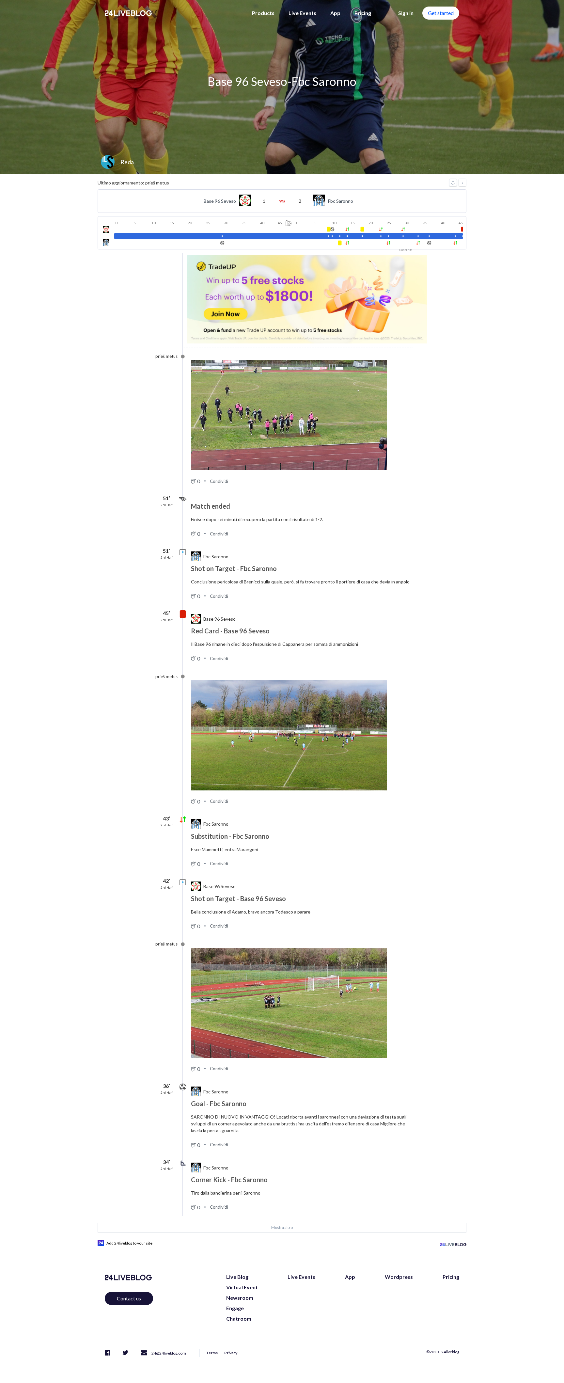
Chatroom (238, 1318)
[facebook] (107, 1352)
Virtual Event (242, 1287)
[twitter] (125, 1352)
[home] (128, 13)
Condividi (219, 481)
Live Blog (237, 1277)
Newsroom (239, 1298)
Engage (235, 1308)
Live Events (302, 13)
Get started (441, 13)
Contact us (129, 1298)
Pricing (362, 13)
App (335, 13)
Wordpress (399, 1277)
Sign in (406, 13)
